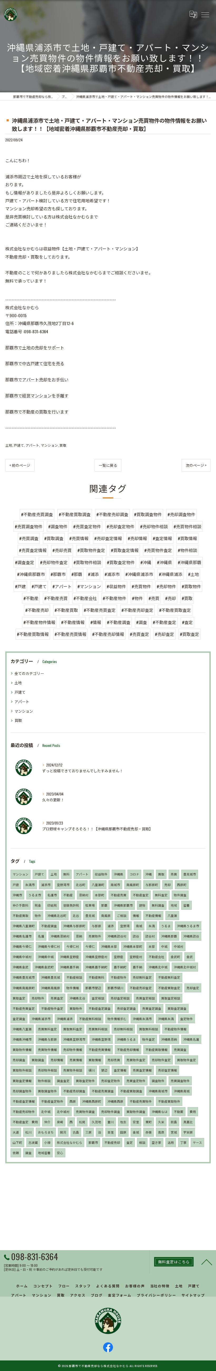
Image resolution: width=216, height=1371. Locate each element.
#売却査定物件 (120, 526)
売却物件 (38, 998)
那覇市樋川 (115, 988)
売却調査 (19, 1060)
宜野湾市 (63, 884)
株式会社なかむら (69, 1142)
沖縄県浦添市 (41, 1018)
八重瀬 (172, 915)
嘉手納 (137, 967)
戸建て (19, 445)
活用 (171, 1142)
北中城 (46, 1111)
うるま (166, 925)
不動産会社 (156, 956)
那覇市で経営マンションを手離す (36, 395)
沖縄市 (17, 895)
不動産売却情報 (128, 1049)
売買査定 (57, 998)
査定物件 (186, 1018)
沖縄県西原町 (91, 1101)
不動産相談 (74, 977)
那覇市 (93, 1142)
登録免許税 (71, 905)
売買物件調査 (85, 1111)
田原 (123, 1132)
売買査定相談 (145, 998)
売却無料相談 (123, 1029)
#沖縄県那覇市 (31, 574)
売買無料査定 (47, 1029)
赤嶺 (148, 1132)
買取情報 (95, 1060)
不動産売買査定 (24, 1008)
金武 (189, 956)
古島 (76, 1132)
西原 (73, 1101)
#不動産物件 (114, 598)
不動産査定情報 (24, 1101)
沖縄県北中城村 (185, 967)
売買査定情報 (142, 1070)
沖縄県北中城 (158, 967)
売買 (174, 874)
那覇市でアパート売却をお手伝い (36, 379)
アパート (32, 445)
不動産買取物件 (169, 1101)
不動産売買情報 (100, 1049)
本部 (152, 946)
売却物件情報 (72, 1049)
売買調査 (180, 1049)
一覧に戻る (108, 465)
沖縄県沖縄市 (22, 1039)
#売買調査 (28, 538)
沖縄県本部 (109, 946)
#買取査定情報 (125, 550)
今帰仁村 (72, 946)
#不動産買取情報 (33, 634)
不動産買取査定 (169, 988)
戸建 (16, 884)
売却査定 (192, 988)
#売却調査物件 (181, 514)
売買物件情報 (47, 1049)
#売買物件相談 (187, 526)
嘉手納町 (120, 967)
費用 (193, 1111)
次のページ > (196, 465)
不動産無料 (96, 977)
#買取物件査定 (91, 550)
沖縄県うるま (126, 1039)
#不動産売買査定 (100, 610)
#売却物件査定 (54, 562)
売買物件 (95, 936)
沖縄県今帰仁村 (49, 946)
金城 (136, 1132)
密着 (186, 905)
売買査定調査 (151, 1008)
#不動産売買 (56, 598)
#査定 (187, 622)
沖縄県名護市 (22, 936)
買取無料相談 (148, 1029)
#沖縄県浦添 (170, 574)
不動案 (178, 1111)
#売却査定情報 (108, 538)
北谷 (76, 915)
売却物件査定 (161, 1060)
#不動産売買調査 (37, 514)
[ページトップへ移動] (207, 1261)
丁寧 (183, 1142)
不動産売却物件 (24, 1111)
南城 (139, 925)
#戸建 (20, 586)
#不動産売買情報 (70, 634)
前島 (174, 1122)
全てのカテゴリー (29, 673)
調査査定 (63, 1080)
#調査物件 (57, 526)
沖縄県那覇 (169, 936)
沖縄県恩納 (169, 1039)
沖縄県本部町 (132, 946)
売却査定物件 (110, 1080)
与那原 (96, 925)
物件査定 (148, 1039)
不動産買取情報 (156, 1049)
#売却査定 (164, 634)
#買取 (187, 598)
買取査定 (19, 998)
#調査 (141, 622)
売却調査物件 (22, 1091)
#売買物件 (141, 586)
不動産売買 (118, 895)
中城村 (178, 946)
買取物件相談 (22, 1070)
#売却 (170, 598)
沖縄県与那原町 (74, 925)
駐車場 (90, 905)
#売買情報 (79, 538)
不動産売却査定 (141, 988)
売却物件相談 (47, 1070)
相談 (142, 1142)
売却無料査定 (142, 977)
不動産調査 (49, 925)
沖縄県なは (160, 1111)
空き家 (156, 1142)
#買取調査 (53, 538)
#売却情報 (137, 538)
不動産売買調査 (103, 1091)
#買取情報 (187, 538)
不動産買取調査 (131, 1091)
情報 (136, 915)
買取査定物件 (85, 1080)
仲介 (47, 1122)
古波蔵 (33, 1142)
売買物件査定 (135, 1060)
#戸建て (39, 586)
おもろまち (46, 1132)
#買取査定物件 (121, 562)
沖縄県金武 (20, 967)
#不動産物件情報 (39, 622)
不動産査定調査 (100, 1008)
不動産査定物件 (52, 1101)
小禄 (47, 1142)
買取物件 (76, 1008)
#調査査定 (24, 562)
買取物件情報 (22, 1049)
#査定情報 (162, 538)
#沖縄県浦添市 (139, 574)
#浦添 (93, 574)
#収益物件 (116, 586)
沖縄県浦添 (65, 1018)
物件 (38, 915)
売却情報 (57, 1060)
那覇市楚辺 (93, 988)
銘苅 (63, 1132)
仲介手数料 (20, 905)
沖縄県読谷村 (116, 936)
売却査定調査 (126, 1008)
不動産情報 (153, 915)
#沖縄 (145, 562)
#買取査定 (189, 634)
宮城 (174, 1132)
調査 (28, 1152)
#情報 (95, 622)
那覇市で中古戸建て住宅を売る (34, 363)
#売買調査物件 (28, 526)
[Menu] (205, 14)
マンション (49, 445)
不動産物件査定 (52, 1008)
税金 (38, 905)
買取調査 (38, 1060)
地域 (174, 905)
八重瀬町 (98, 884)
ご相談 (121, 915)
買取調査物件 (47, 1091)
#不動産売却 (37, 610)
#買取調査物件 (148, 514)
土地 (8, 445)
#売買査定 (139, 634)
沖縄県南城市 (158, 1091)
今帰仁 (90, 946)
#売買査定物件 (87, 526)
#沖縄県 (164, 562)
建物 (142, 905)
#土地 (193, 574)
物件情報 (72, 988)
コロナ (134, 874)
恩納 (79, 936)
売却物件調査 (110, 1111)
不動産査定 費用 (25, 1122)
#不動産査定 (164, 622)
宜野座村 (136, 956)
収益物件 (101, 874)
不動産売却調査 (74, 1091)
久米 (161, 1122)
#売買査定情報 (33, 550)
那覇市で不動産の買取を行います (36, 411)
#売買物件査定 (158, 550)
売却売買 (113, 1060)
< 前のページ (19, 465)
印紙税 (52, 905)
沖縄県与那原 (47, 1039)
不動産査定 (141, 895)
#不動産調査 (118, 622)
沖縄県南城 (182, 1091)
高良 (161, 1132)
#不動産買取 (66, 610)
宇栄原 (188, 1132)
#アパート (62, 586)
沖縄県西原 (115, 1101)
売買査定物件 (135, 1080)
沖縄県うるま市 (188, 925)
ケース (197, 1142)
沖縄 (148, 874)
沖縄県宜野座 (69, 956)
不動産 (68, 895)
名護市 (52, 895)
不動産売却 (112, 1142)
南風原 (106, 915)
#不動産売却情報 (108, 634)
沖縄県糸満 (166, 1018)
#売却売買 (62, 550)
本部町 (99, 895)
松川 (28, 1132)
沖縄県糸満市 (142, 1018)
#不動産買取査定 (175, 610)
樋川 (92, 1070)
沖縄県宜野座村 (96, 956)
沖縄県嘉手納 (69, 967)
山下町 (17, 1142)
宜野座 (118, 956)
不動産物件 (118, 977)
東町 (148, 1122)
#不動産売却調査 (112, 514)
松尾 (82, 1122)
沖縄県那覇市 (123, 905)
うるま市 (34, 895)
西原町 (181, 884)
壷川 (110, 1122)
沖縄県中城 (46, 956)
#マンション (89, 586)
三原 (88, 1132)
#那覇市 (58, 574)
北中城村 (63, 1111)
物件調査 (180, 895)
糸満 (152, 925)
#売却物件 (166, 586)
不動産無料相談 (90, 1018)
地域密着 (44, 1152)
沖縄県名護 (191, 1039)
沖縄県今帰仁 (22, 946)
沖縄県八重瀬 (22, 1029)
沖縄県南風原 (50, 988)
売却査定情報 (167, 1070)
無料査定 (161, 895)
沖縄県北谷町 (56, 915)
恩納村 (84, 895)
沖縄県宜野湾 (101, 1039)
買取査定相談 (170, 998)
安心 (60, 1152)
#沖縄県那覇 (189, 562)
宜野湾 (125, 925)
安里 (136, 1122)
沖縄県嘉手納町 (96, 967)
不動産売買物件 (141, 1101)
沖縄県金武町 (44, 967)
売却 (167, 884)
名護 (41, 936)
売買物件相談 (72, 1070)
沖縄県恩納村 (60, 936)
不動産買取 (20, 915)
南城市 (115, 884)
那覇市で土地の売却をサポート (34, 347)
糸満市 (30, 884)
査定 (129, 1142)
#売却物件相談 (154, 526)
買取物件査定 (186, 1060)
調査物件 (158, 1080)
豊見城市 (189, 874)
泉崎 (60, 1122)
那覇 (104, 905)
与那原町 (151, 884)
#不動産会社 (85, 598)
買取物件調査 (135, 1111)
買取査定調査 (177, 1008)
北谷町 (80, 884)
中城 (164, 946)
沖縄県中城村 (22, 956)
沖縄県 (118, 874)
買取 (63, 445)
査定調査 (19, 1018)
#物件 (137, 598)
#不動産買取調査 (75, 514)
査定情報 (120, 1070)
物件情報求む (116, 1018)
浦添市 (46, 884)
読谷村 (150, 936)
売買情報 (76, 1060)
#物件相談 (187, 550)
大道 (16, 1132)
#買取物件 (191, 586)
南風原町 (132, 884)
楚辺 (104, 1070)
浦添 (110, 925)
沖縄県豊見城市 (24, 977)
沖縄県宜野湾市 (74, 1039)
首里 (110, 1132)
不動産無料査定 (169, 977)
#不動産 (30, 598)
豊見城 (90, 915)
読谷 (136, 936)
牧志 (123, 1122)
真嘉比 (188, 1122)
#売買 (154, 598)
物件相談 (44, 1080)
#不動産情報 (73, 622)
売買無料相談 (98, 1029)
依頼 (16, 1152)
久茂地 (96, 1122)
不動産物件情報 (175, 1029)
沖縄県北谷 (77, 998)
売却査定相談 (120, 998)
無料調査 (158, 905)
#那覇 (76, 574)
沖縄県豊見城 (50, 977)
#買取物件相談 (87, 562)
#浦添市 (112, 574)
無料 (66, 874)
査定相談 (98, 998)
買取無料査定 (72, 1029)
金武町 (175, 956)
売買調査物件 (180, 1080)
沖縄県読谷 (191, 936)
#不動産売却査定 (137, 610)
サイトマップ (193, 1295)
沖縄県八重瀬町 (24, 925)
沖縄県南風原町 (24, 988)
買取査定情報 (22, 1080)
